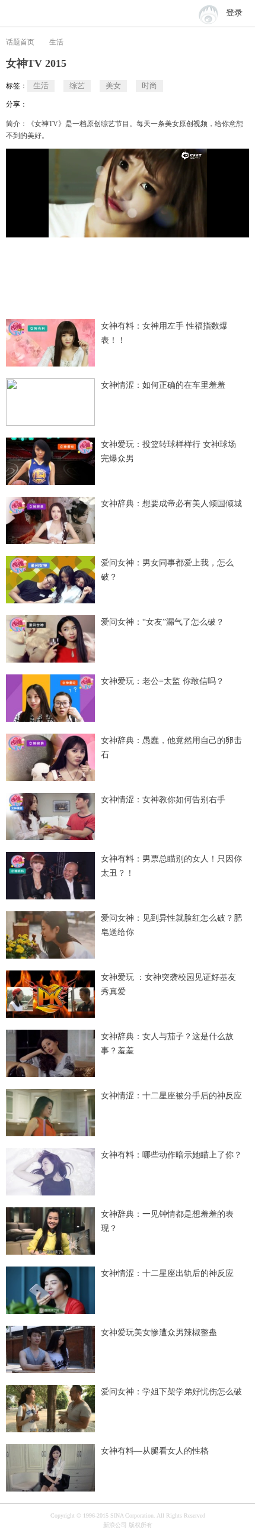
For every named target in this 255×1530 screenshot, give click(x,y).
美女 (113, 85)
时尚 (149, 85)
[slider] (185, 223)
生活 (56, 42)
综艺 (77, 85)
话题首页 (20, 42)
